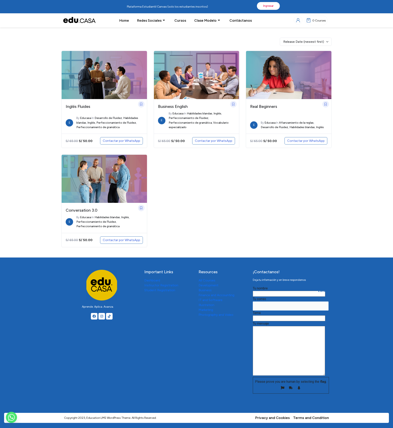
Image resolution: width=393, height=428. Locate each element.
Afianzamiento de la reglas (296, 122)
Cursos (180, 20)
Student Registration (159, 290)
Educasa (85, 118)
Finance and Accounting (216, 295)
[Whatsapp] (11, 417)
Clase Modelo (205, 20)
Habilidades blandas (199, 113)
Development (208, 285)
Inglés (91, 122)
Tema (257, 313)
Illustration (206, 305)
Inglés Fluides (78, 106)
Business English (173, 106)
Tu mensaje (261, 323)
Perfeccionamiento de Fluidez (116, 122)
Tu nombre (260, 288)
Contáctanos (240, 20)
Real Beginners (263, 106)
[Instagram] (101, 316)
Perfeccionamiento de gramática (98, 127)
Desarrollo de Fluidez (108, 118)
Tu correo (259, 299)
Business (205, 290)
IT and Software (210, 300)
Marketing (206, 310)
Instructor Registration (161, 285)
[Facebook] (94, 316)
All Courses (207, 280)
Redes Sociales (149, 20)
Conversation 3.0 (81, 210)
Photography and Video (216, 315)
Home (124, 20)
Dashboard (152, 280)
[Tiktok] (109, 316)
